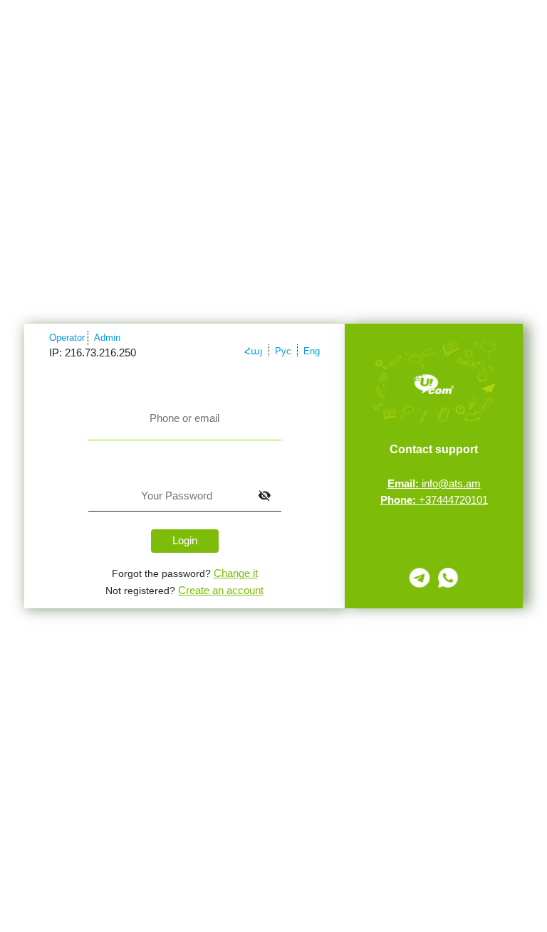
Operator (67, 337)
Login (184, 540)
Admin (107, 337)
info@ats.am (434, 483)
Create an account (221, 590)
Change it (236, 573)
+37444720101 (434, 500)
